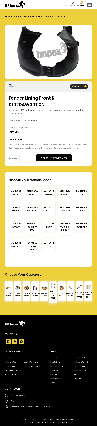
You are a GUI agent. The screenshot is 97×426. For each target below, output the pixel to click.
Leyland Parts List (81, 366)
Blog (76, 374)
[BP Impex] (15, 4)
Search (66, 6)
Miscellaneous (30, 358)
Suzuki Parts (10, 366)
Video (52, 383)
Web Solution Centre (58, 422)
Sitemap (77, 378)
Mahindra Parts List (81, 362)
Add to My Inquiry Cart (54, 157)
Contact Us (54, 370)
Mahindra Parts (20, 16)
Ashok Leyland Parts (13, 370)
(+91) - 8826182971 (17, 395)
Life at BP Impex (56, 366)
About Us (54, 358)
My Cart (80, 4)
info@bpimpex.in (17, 401)
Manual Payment (31, 362)
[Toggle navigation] (89, 5)
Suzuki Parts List (80, 370)
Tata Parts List (79, 358)
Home (7, 16)
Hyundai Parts (10, 374)
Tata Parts (9, 358)
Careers (53, 374)
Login (72, 6)
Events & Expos (56, 362)
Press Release (56, 378)
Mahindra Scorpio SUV (32, 226)
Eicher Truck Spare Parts (34, 366)
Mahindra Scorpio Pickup (65, 226)
